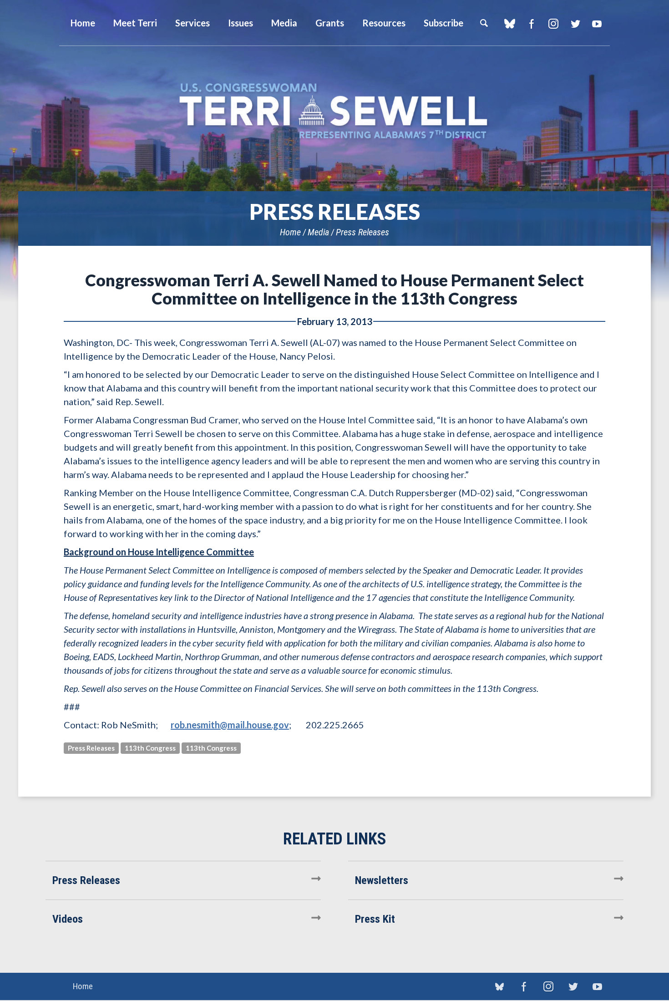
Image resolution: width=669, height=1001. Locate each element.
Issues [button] (240, 22)
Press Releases (362, 232)
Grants (329, 22)
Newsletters (381, 880)
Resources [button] (383, 22)
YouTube (597, 24)
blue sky (509, 24)
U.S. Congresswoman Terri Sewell (334, 111)
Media (318, 232)
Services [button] (192, 22)
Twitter (575, 24)
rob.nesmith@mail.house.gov (230, 724)
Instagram (553, 24)
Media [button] (284, 22)
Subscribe (443, 22)
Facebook (531, 24)
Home (290, 232)
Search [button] (483, 23)
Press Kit (375, 919)
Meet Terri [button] (135, 22)
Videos (67, 919)
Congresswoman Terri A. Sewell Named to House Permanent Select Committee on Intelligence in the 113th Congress (334, 289)
